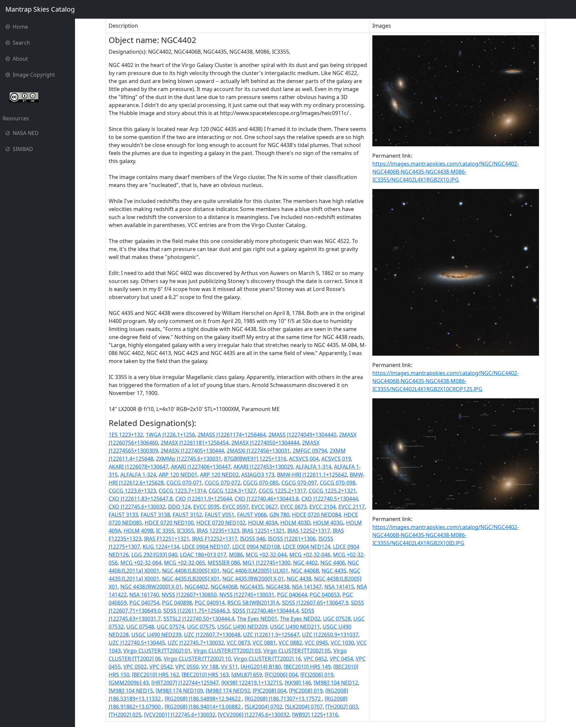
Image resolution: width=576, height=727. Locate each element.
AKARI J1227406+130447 (201, 466)
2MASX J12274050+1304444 (265, 442)
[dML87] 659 (246, 674)
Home (20, 26)
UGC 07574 (170, 626)
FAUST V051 (219, 514)
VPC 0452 (315, 658)
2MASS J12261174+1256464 (232, 434)
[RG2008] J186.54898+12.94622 (203, 698)
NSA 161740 (144, 594)
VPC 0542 (161, 666)
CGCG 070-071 (184, 482)
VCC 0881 (264, 642)
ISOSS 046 (252, 538)
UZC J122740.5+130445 (137, 642)
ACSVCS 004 (304, 458)
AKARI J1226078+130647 (138, 466)
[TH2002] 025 (125, 714)
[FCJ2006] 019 (316, 674)
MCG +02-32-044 (266, 554)
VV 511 (229, 666)
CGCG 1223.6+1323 (132, 490)
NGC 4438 (299, 578)
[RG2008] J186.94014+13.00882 (203, 706)
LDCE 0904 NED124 (306, 546)
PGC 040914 (210, 602)
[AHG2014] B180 (261, 666)
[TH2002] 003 (341, 706)
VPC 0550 (187, 666)
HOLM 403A (263, 522)
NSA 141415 (339, 586)
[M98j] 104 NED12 (336, 682)
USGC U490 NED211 (295, 626)
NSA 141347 (307, 586)
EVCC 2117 (351, 506)
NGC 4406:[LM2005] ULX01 (255, 570)
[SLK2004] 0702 (263, 706)
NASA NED (26, 133)
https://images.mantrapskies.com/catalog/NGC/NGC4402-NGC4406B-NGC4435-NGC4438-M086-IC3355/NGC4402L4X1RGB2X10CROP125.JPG (445, 381)
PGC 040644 (292, 594)
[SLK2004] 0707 (304, 706)
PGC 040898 (177, 602)
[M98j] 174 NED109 (179, 690)
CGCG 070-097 (299, 482)
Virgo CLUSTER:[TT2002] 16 (267, 658)
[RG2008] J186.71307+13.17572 (283, 698)
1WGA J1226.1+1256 (170, 434)
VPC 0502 (135, 666)
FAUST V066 (252, 514)
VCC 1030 (342, 642)
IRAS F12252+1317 (214, 538)
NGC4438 (277, 586)
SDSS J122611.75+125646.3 (196, 610)
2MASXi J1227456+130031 (258, 450)
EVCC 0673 (293, 506)
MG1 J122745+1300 (266, 562)
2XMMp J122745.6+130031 (188, 458)
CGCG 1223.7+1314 (182, 490)
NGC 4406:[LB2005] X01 (191, 570)
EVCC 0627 (264, 506)
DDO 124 (179, 506)
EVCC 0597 (235, 506)
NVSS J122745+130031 (246, 594)
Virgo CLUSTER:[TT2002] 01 (157, 650)
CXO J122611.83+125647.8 (141, 498)
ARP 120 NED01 (178, 474)
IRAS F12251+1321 (166, 538)
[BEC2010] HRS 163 (205, 674)
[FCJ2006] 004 (281, 674)
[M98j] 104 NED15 (131, 690)
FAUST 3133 (123, 514)
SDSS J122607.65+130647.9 (315, 602)
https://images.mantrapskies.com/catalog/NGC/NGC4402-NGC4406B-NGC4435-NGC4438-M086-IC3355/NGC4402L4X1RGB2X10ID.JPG (445, 535)
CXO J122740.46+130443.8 (267, 498)
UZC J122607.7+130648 (212, 634)
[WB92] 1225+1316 (315, 714)
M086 (236, 554)
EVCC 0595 (206, 506)
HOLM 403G (328, 522)
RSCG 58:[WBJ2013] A (253, 602)
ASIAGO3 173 (257, 474)
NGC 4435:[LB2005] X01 (191, 578)
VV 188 (209, 666)
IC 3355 (165, 530)
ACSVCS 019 (336, 458)
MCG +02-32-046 (309, 554)
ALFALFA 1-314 (313, 466)
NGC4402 (196, 586)
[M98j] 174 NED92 (228, 690)
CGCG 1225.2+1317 (282, 490)
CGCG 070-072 (222, 482)
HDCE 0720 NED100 (169, 522)
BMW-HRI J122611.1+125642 (312, 474)
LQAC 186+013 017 (203, 554)
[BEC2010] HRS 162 (155, 674)
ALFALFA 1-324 (138, 474)
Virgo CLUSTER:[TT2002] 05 (297, 650)
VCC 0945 (316, 642)
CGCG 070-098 (337, 482)
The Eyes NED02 (300, 618)
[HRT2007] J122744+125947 (185, 682)
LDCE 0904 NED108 (256, 546)
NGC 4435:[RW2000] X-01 (253, 578)
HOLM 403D (295, 522)
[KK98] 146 (298, 682)
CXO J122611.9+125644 (203, 498)
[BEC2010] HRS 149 (307, 666)
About (20, 58)
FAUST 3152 (187, 514)
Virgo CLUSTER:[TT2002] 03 (227, 650)
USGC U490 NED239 (156, 634)
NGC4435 (251, 586)
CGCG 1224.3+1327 (232, 490)
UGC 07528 (337, 618)
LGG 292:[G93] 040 (154, 554)
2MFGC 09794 (310, 450)
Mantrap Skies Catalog (40, 9)
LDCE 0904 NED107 (206, 546)
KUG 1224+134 (161, 546)
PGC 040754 (144, 602)
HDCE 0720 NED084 (316, 514)
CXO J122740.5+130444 (329, 498)
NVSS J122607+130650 (189, 594)
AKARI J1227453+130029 (263, 466)
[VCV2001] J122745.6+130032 (179, 714)
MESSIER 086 (224, 562)
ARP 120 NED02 (219, 474)
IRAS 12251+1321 (263, 530)
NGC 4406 (332, 562)
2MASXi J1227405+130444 (192, 450)
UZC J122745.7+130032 (196, 642)
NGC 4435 (334, 570)
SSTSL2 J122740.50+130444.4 (198, 618)
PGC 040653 (325, 594)
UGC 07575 (201, 626)
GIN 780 (279, 514)
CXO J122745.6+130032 (137, 506)
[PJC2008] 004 (269, 690)
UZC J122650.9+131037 (330, 634)
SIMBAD (23, 149)
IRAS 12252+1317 (308, 530)
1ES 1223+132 (126, 434)
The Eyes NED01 (257, 618)
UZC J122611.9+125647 (271, 634)
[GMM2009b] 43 (129, 682)
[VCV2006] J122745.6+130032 (253, 714)
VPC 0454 (341, 658)
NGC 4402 (305, 562)
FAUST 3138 (155, 514)
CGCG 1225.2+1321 (332, 490)
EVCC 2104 (322, 506)
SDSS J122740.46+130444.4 (265, 610)
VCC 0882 (290, 642)
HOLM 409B (138, 530)
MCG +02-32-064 (140, 562)
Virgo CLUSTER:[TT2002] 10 (197, 658)
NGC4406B (224, 586)
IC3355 (185, 530)
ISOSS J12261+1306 (292, 538)
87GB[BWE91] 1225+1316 (255, 458)
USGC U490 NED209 (242, 626)
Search (21, 42)
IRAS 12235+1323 (218, 530)
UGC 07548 (140, 626)
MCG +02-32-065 (184, 562)
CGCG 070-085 (261, 482)
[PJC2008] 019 (306, 690)
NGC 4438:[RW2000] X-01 (151, 586)
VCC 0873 (238, 642)
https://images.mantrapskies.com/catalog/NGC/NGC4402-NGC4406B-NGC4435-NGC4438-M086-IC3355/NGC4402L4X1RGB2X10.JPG (445, 171)
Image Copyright (34, 74)
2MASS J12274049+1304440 (302, 434)
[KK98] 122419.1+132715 (251, 682)
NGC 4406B (305, 570)
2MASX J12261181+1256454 (195, 442)
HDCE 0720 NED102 (220, 522)
